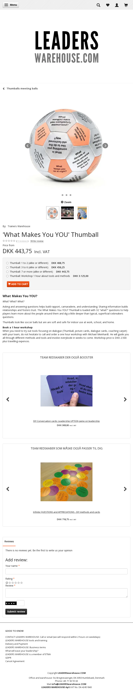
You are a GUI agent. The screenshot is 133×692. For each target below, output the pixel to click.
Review (9, 585)
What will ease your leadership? (21, 650)
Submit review (16, 611)
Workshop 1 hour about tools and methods (49, 276)
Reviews (9, 541)
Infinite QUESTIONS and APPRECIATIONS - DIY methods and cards (66, 512)
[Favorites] (107, 5)
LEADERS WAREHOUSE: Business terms (25, 647)
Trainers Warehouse (19, 226)
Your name (11, 565)
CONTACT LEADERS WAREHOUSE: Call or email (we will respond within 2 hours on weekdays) (52, 637)
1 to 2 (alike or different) (37, 263)
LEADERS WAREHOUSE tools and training (26, 640)
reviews (22, 241)
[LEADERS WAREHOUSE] (66, 46)
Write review (36, 241)
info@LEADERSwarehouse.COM (69, 684)
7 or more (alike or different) (39, 271)
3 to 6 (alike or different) (37, 267)
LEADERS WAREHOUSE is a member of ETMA (28, 654)
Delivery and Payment (16, 643)
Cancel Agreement (14, 661)
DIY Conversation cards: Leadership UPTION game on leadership (66, 421)
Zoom (67, 202)
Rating (8, 578)
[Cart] (126, 5)
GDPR (8, 657)
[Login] (116, 5)
